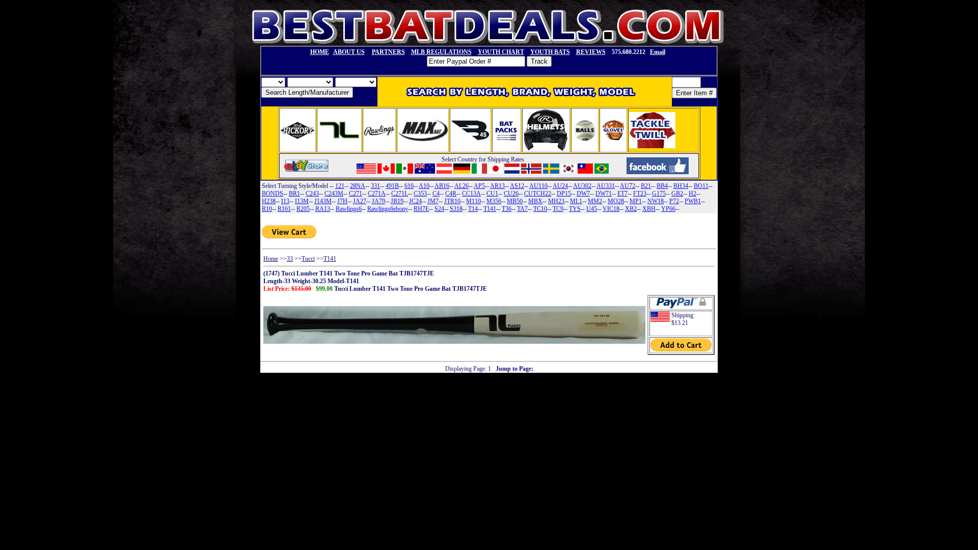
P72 (674, 201)
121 (339, 185)
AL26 (461, 185)
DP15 (564, 193)
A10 (424, 185)
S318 (456, 208)
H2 (692, 193)
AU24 (560, 185)
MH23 (556, 201)
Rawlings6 (349, 208)
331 (375, 185)
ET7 (622, 193)
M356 (493, 201)
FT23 (639, 193)
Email (657, 52)
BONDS (272, 193)
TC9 (558, 208)
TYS (575, 208)
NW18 (655, 201)
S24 (439, 208)
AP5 (479, 185)
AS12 (517, 185)
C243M (333, 193)
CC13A (471, 193)
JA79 (378, 201)
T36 (506, 208)
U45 (591, 208)
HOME (319, 52)
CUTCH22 (537, 193)
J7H (342, 201)
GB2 (677, 193)
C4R (450, 193)
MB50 (515, 201)
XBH (649, 208)
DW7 (583, 193)
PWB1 (693, 201)
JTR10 (452, 201)
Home (270, 258)
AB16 (441, 185)
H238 (269, 201)
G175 (659, 193)
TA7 (522, 208)
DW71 (603, 193)
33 (290, 258)
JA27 (359, 201)
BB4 (662, 185)
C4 (436, 193)
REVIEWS (591, 52)
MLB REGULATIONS (441, 52)
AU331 (605, 185)
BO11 (701, 185)
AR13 (497, 185)
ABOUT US (349, 52)
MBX (535, 201)
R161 (284, 208)
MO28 (616, 201)
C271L (399, 193)
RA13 (322, 208)
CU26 (511, 193)
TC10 (540, 208)
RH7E (421, 208)
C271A (377, 193)
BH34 (680, 185)
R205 (303, 208)
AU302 (582, 185)
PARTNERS (388, 52)
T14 (473, 208)
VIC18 (611, 208)
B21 (646, 185)
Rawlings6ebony (387, 208)
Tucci (308, 258)
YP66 (668, 208)
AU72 (627, 185)
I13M (302, 201)
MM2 (595, 201)
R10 (267, 208)
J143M (323, 201)
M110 (473, 201)
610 (409, 185)
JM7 (433, 201)
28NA (357, 185)
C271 (355, 193)
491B (392, 185)
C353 (420, 193)
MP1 (636, 201)
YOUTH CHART (501, 52)
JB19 (397, 201)
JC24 (415, 201)
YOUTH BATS (550, 52)
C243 (312, 193)
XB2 (631, 208)
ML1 (576, 201)
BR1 (294, 193)
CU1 (492, 193)
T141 (489, 208)
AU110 (538, 185)
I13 (285, 201)
